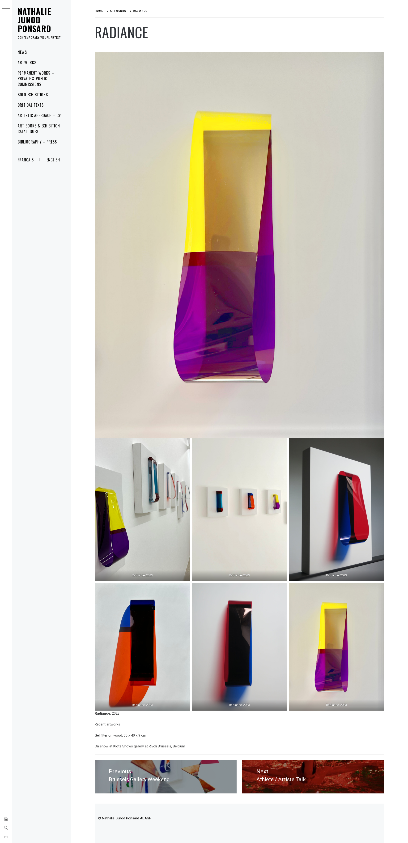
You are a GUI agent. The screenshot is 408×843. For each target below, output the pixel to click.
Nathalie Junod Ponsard (34, 19)
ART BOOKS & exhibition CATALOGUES (39, 128)
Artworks (27, 62)
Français (26, 160)
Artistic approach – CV (39, 115)
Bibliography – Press (37, 142)
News (22, 52)
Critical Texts (31, 105)
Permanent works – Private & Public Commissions (36, 78)
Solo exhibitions (33, 94)
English (53, 160)
